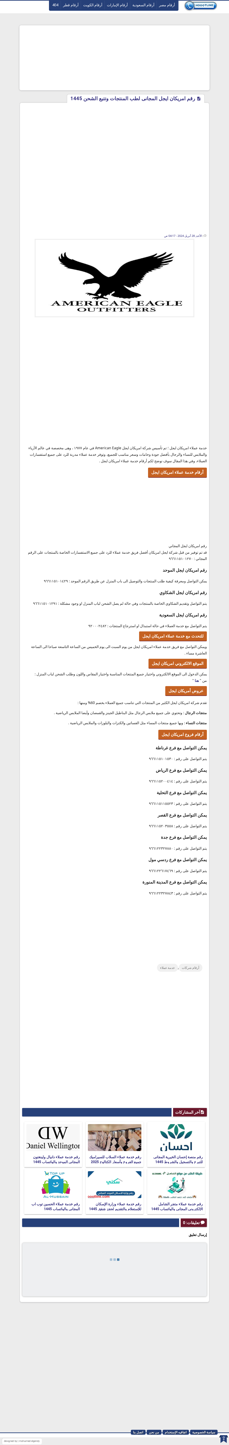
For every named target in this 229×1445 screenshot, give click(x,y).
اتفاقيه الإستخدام (176, 1432)
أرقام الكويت (92, 5)
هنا (196, 680)
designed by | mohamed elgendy (22, 1441)
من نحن (154, 1432)
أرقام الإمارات (117, 5)
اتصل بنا (138, 1432)
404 (55, 5)
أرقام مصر (167, 5)
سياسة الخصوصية (203, 1432)
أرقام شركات (190, 968)
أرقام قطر (70, 5)
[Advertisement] (114, 57)
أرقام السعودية (143, 5)
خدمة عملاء (167, 968)
